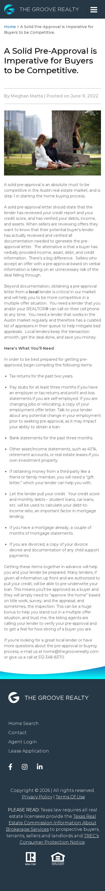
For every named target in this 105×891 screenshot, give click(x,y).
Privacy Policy (37, 796)
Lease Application (28, 751)
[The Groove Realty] (45, 9)
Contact (17, 732)
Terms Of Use (70, 796)
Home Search (23, 723)
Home (10, 26)
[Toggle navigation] (94, 9)
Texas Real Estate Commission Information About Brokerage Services (51, 823)
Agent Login (22, 741)
